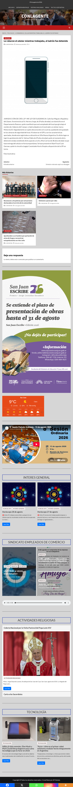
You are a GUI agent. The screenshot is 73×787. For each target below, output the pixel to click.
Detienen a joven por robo (48, 201)
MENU (47, 7)
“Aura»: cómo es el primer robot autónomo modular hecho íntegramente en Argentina (54, 748)
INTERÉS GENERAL (19, 508)
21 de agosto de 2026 (20, 206)
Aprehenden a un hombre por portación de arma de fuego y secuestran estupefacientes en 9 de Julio (19, 238)
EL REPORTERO (9, 44)
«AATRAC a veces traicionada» (13, 572)
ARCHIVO (11, 7)
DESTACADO (8, 196)
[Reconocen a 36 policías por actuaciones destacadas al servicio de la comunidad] (19, 187)
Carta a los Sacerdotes (13, 694)
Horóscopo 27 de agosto (47, 512)
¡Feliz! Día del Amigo (47, 585)
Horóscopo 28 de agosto (12, 512)
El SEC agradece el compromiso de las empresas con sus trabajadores (52, 560)
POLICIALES (8, 38)
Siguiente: (57, 163)
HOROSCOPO (7, 508)
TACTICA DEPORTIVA (57, 7)
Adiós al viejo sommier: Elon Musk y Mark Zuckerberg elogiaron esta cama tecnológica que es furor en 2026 (18, 748)
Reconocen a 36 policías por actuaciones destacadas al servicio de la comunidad (18, 202)
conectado (21, 259)
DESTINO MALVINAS (37, 7)
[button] (3, 27)
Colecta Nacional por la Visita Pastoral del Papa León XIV (27, 628)
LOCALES (7, 566)
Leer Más (6, 524)
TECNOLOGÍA (7, 743)
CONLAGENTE (35, 16)
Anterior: (9, 163)
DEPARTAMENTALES (22, 7)
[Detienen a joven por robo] (54, 187)
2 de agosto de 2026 (54, 203)
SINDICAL (15, 566)
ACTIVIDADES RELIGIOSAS (12, 678)
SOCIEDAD (24, 196)
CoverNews (46, 780)
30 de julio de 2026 (19, 243)
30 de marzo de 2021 (21, 44)
